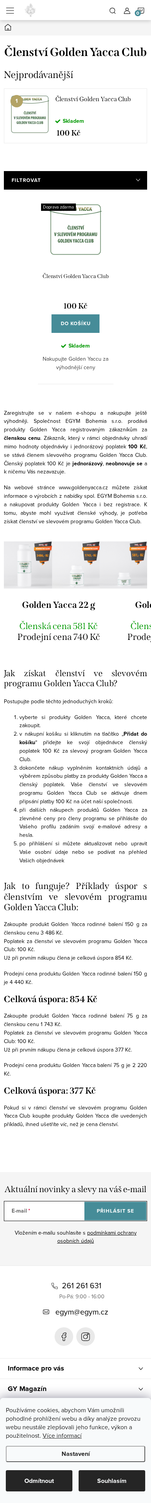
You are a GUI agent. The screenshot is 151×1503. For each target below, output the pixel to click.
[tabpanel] (75, 115)
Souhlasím (112, 1480)
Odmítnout (39, 1480)
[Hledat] (113, 10)
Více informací (62, 1435)
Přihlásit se (115, 1211)
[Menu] (10, 10)
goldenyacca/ (85, 1336)
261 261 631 (81, 1285)
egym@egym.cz (81, 1311)
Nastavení (76, 1453)
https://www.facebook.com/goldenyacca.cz (64, 1336)
